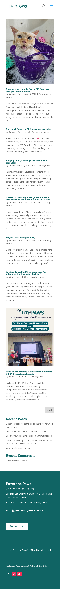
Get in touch (17, 526)
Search (49, 410)
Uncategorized (42, 132)
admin (11, 277)
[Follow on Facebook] (8, 574)
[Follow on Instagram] (14, 574)
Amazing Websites (22, 566)
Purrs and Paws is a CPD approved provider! (28, 129)
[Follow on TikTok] (19, 574)
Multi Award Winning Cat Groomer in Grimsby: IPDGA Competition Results (29, 372)
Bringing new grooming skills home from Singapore (26, 161)
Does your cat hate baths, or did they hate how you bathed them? (27, 90)
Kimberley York (15, 94)
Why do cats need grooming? (21, 237)
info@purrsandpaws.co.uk (24, 510)
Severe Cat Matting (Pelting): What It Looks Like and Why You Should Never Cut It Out (28, 198)
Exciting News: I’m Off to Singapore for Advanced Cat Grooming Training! (26, 273)
